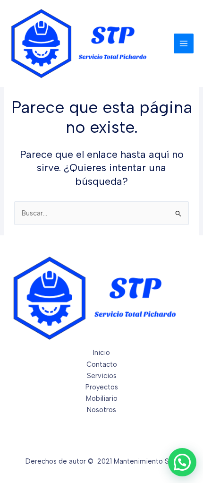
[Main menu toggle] (184, 43)
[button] (182, 462)
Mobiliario (102, 398)
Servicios (102, 375)
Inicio (101, 352)
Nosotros (101, 409)
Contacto (101, 364)
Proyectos (101, 387)
